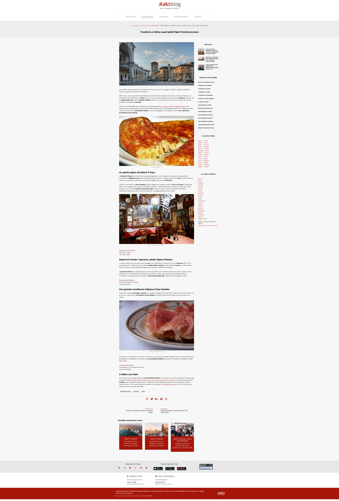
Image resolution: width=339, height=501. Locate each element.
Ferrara (200, 217)
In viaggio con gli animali (206, 98)
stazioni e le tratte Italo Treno (208, 225)
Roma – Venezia (203, 147)
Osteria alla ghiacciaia (126, 280)
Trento (200, 197)
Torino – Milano (203, 159)
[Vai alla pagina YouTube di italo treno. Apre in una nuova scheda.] (141, 468)
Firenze (200, 185)
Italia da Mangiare (147, 16)
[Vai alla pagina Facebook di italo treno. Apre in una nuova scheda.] (120, 468)
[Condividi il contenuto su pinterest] (161, 399)
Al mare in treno (203, 101)
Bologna (200, 183)
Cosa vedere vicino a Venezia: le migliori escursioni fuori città (131, 443)
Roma (200, 181)
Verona (200, 207)
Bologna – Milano (203, 151)
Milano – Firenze (203, 145)
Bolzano (200, 195)
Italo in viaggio (199, 491)
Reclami (125, 491)
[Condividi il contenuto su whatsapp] (166, 399)
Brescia (200, 213)
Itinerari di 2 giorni (204, 88)
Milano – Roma (203, 141)
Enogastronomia (125, 391)
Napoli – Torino (203, 166)
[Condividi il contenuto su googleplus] (156, 399)
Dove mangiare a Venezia (205, 121)
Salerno (200, 193)
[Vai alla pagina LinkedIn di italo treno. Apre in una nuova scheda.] (130, 468)
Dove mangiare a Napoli (205, 118)
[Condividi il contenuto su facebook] (147, 399)
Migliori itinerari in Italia (206, 82)
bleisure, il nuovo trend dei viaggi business (171, 106)
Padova (200, 209)
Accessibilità (180, 491)
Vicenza (200, 205)
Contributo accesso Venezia (124, 493)
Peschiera (201, 211)
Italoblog (135, 25)
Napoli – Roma (203, 143)
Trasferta (136, 391)
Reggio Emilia (202, 219)
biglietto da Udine (171, 384)
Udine (143, 391)
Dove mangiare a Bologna (206, 124)
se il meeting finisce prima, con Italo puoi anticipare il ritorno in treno (157, 380)
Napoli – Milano (203, 155)
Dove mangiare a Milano (205, 115)
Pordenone (201, 201)
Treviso (200, 203)
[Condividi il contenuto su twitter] (152, 399)
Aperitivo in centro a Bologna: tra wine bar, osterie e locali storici (156, 443)
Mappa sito (147, 491)
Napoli (200, 189)
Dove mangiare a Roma (205, 111)
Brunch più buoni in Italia (206, 128)
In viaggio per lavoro (181, 16)
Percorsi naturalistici (205, 108)
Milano (200, 179)
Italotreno (197, 16)
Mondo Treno (163, 16)
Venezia (200, 187)
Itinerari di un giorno (205, 85)
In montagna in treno (205, 105)
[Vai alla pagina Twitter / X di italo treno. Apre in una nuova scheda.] (136, 468)
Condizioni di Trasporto (136, 491)
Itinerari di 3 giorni (204, 92)
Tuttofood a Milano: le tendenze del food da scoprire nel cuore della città (182, 446)
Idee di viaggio (130, 16)
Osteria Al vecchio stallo (127, 250)
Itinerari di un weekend (205, 95)
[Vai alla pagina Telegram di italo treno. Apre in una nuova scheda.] (147, 468)
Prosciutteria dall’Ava (126, 365)
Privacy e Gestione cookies (167, 491)
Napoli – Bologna (203, 164)
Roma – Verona (203, 163)
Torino (200, 191)
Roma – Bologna (203, 160)
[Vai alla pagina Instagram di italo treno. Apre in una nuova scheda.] (125, 468)
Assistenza (119, 491)
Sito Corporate (189, 491)
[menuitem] (197, 17)
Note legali (155, 491)
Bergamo (201, 215)
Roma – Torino (203, 157)
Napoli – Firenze (203, 153)
